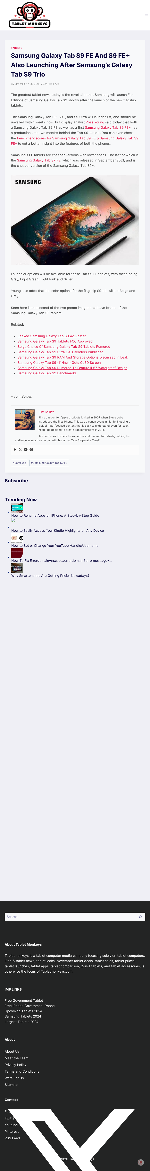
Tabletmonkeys (17, 956)
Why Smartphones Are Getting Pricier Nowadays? (50, 576)
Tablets (16, 47)
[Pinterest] (31, 450)
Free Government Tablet (24, 1000)
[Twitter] (20, 450)
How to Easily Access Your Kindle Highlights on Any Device (57, 530)
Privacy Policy (15, 1065)
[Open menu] (146, 15)
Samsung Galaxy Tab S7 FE (38, 160)
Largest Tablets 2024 (21, 1022)
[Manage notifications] (141, 1162)
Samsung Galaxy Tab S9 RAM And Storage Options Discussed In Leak (73, 357)
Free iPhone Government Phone (30, 1006)
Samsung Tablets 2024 (23, 1016)
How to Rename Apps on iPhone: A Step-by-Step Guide (55, 515)
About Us (12, 1051)
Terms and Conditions (22, 1071)
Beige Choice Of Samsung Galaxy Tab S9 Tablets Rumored (64, 347)
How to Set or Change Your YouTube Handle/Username (54, 546)
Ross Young (95, 122)
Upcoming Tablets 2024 (23, 1011)
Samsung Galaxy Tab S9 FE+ (108, 127)
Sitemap (11, 1085)
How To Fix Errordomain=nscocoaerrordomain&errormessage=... (61, 561)
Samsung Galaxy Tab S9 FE (49, 462)
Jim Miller (21, 83)
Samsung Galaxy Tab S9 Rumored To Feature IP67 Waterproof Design (72, 368)
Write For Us (14, 1078)
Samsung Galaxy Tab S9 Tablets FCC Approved (55, 341)
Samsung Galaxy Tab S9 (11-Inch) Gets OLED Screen (59, 363)
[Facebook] (15, 450)
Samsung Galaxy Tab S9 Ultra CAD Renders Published (61, 352)
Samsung (19, 462)
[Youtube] (26, 450)
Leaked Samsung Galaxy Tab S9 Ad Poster (52, 336)
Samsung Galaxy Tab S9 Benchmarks (47, 373)
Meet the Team (17, 1058)
